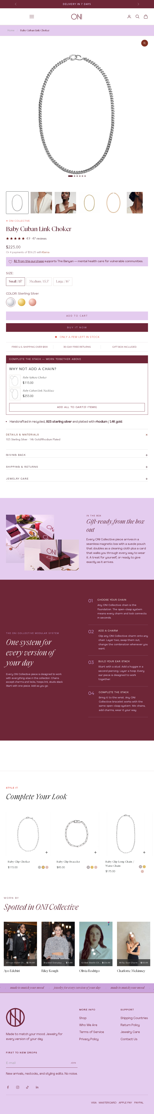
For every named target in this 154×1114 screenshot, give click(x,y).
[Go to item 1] (17, 202)
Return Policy (130, 1025)
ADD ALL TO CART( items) (77, 407)
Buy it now (77, 327)
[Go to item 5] (113, 202)
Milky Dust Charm (128, 962)
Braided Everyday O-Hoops (55, 962)
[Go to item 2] (41, 202)
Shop (83, 1018)
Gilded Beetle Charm (92, 962)
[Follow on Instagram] (18, 1087)
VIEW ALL (141, 808)
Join (73, 1063)
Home (11, 30)
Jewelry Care (130, 1032)
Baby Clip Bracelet (68, 862)
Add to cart (77, 315)
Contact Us (129, 1039)
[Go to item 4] (89, 202)
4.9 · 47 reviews (36, 238)
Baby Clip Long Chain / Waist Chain (120, 864)
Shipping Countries (134, 1018)
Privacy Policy (89, 1039)
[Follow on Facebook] (8, 1087)
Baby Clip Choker (19, 862)
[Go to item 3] (65, 202)
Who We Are (88, 1025)
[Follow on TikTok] (27, 1087)
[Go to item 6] (137, 202)
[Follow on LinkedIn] (37, 1087)
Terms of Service (91, 1032)
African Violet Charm (16, 962)
